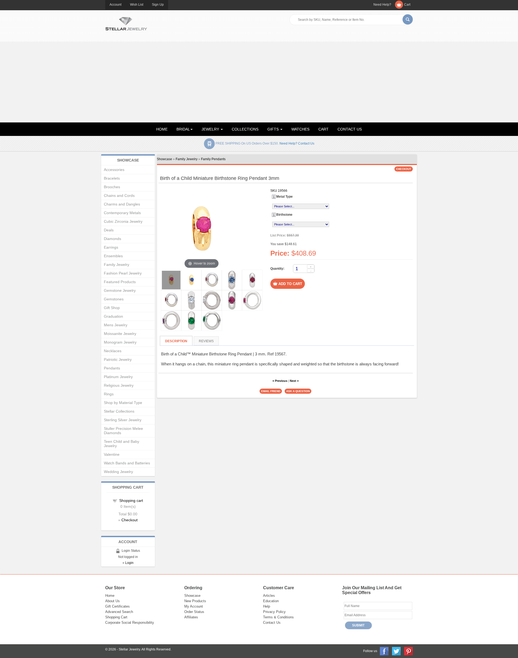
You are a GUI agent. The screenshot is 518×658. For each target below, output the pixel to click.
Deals (109, 230)
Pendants (112, 368)
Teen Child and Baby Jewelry (121, 443)
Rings (109, 394)
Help (266, 606)
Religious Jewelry (119, 385)
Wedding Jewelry (118, 471)
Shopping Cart (116, 617)
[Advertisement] (259, 82)
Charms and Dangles (122, 204)
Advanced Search (119, 612)
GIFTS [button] (273, 129)
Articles (269, 596)
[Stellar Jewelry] (126, 23)
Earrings (111, 247)
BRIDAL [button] (183, 129)
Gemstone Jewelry (120, 290)
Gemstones (114, 299)
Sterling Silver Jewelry (122, 420)
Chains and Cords (119, 195)
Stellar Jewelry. (130, 649)
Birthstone (284, 215)
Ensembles (113, 256)
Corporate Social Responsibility (129, 623)
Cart (407, 4)
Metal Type (284, 196)
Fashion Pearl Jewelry (123, 273)
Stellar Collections (119, 411)
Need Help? (382, 4)
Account (115, 4)
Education (271, 601)
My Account (193, 606)
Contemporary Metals (122, 213)
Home (109, 596)
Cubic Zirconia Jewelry (123, 221)
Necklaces (112, 351)
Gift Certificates (117, 606)
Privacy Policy (274, 612)
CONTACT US (350, 129)
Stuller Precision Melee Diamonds (123, 430)
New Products (195, 601)
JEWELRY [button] (211, 129)
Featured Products (120, 282)
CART (323, 129)
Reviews (206, 341)
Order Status (194, 612)
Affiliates (191, 617)
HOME (162, 129)
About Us (112, 601)
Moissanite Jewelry (120, 333)
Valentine (112, 454)
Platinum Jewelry (118, 377)
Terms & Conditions (278, 617)
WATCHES (300, 129)
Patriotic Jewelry (118, 359)
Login (129, 563)
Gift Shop (112, 308)
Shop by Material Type (123, 402)
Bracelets (112, 178)
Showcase (164, 159)
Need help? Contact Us (297, 143)
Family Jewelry (186, 159)
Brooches (112, 187)
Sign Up (158, 4)
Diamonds (112, 239)
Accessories (114, 169)
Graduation (113, 316)
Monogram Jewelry (120, 342)
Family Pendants (213, 159)
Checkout (129, 520)
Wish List (136, 4)
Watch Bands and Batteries (127, 463)
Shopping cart (131, 500)
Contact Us (272, 623)
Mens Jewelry (115, 325)
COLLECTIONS (245, 129)
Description (176, 341)
